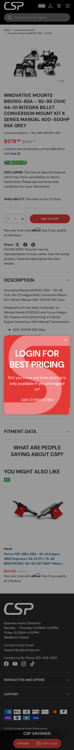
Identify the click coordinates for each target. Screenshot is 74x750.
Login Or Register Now (37, 399)
